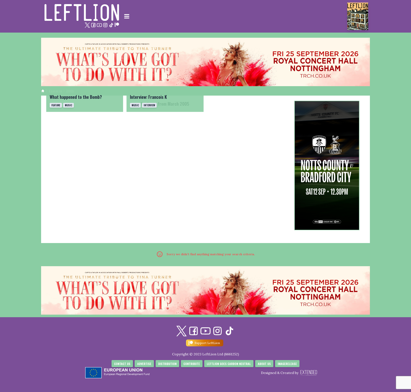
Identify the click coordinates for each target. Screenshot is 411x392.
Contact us (122, 363)
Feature (55, 105)
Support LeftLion (207, 343)
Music (68, 105)
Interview (149, 105)
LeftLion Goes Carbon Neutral (229, 363)
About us (264, 363)
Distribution (167, 363)
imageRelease (287, 363)
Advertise (144, 363)
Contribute (191, 363)
